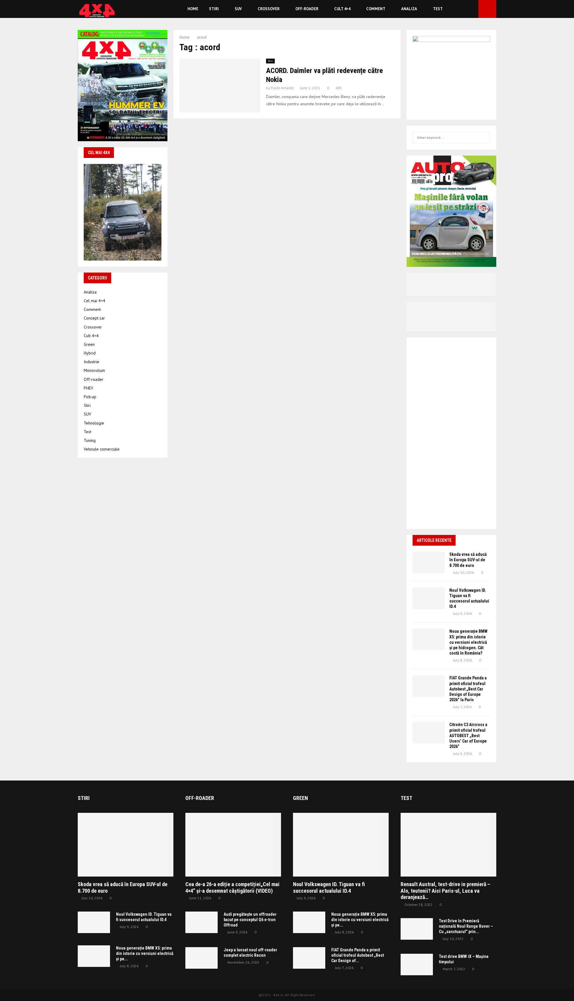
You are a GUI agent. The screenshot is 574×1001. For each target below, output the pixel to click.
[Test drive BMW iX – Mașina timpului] (417, 964)
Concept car (94, 318)
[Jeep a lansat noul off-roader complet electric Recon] (201, 958)
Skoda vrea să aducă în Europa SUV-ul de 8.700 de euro (468, 560)
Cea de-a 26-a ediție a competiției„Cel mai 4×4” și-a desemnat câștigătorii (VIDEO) (232, 887)
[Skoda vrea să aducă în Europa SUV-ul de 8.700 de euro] (429, 562)
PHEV (88, 388)
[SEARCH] (484, 138)
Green (89, 344)
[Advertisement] (451, 433)
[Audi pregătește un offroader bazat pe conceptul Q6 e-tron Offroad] (201, 922)
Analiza (409, 8)
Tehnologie (94, 423)
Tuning (90, 440)
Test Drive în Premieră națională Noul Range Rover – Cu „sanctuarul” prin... (466, 926)
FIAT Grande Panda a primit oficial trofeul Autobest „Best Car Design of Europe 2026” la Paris (468, 689)
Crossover (269, 8)
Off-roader (306, 8)
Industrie (91, 361)
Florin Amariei (282, 88)
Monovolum (94, 370)
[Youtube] (472, 9)
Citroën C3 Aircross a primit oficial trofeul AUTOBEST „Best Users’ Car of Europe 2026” (468, 735)
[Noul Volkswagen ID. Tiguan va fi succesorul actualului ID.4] (429, 598)
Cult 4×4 (342, 8)
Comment (375, 8)
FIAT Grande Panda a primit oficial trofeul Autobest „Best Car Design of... (357, 955)
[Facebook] (465, 9)
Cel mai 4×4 (94, 300)
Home (192, 8)
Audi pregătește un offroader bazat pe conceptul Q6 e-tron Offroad (250, 919)
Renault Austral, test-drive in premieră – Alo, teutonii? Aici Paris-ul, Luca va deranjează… (445, 890)
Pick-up (90, 396)
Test (438, 8)
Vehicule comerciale (102, 449)
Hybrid (90, 353)
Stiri (214, 8)
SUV (238, 8)
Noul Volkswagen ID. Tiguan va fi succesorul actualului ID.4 (329, 887)
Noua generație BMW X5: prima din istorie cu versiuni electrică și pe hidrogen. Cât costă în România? (468, 642)
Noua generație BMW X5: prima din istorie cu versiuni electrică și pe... (144, 953)
